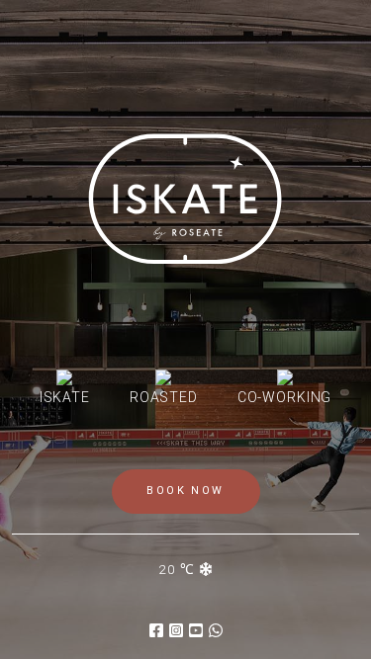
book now (185, 490)
